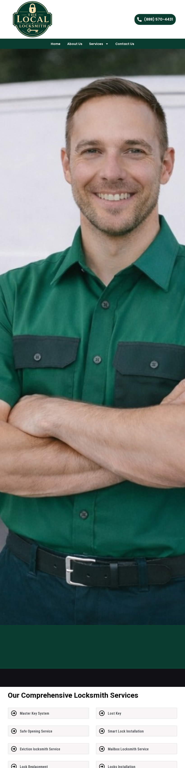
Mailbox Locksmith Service (128, 749)
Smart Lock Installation (126, 731)
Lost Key (114, 713)
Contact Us (124, 44)
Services (96, 44)
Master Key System (34, 713)
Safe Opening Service (36, 731)
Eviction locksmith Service (40, 749)
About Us (74, 44)
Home (55, 44)
